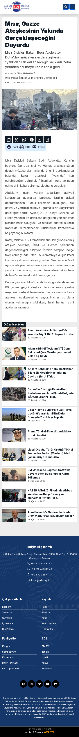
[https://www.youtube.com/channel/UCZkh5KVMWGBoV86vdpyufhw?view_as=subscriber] (47, 684)
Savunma (7, 612)
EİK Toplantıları (10, 668)
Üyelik (45, 657)
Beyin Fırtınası (10, 663)
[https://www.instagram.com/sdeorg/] (31, 684)
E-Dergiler (47, 629)
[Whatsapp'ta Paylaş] (24, 139)
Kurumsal (47, 668)
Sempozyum (9, 651)
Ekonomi (7, 606)
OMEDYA (49, 732)
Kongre (6, 646)
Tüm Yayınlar (49, 623)
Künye (45, 663)
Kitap (44, 618)
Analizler (46, 612)
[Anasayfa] (15, 7)
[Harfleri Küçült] (47, 139)
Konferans (8, 657)
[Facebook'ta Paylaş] (31, 139)
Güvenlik (7, 618)
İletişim (45, 651)
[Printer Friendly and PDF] (25, 147)
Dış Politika (8, 629)
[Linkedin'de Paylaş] (8, 139)
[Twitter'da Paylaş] (16, 139)
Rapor (45, 606)
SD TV (45, 646)
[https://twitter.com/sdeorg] (39, 684)
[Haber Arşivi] (66, 7)
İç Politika (7, 623)
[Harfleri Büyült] (39, 139)
